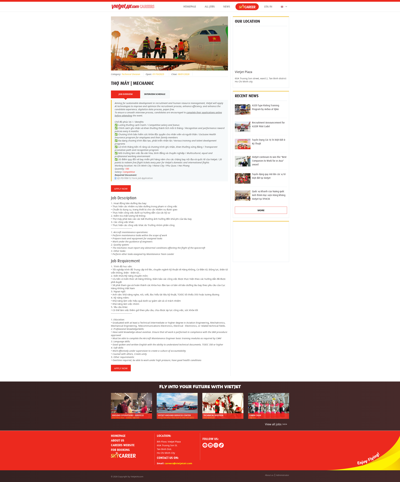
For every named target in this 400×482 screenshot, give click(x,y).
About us (117, 440)
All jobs (210, 6)
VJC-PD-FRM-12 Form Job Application (134, 178)
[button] (283, 6)
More (261, 210)
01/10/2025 (158, 74)
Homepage (189, 6)
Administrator (282, 475)
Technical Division (131, 74)
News (226, 6)
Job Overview (126, 94)
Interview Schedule (154, 94)
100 (127, 168)
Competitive (129, 171)
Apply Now (121, 188)
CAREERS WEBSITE (123, 445)
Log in (268, 6)
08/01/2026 (183, 74)
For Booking (120, 450)
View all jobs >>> (276, 424)
